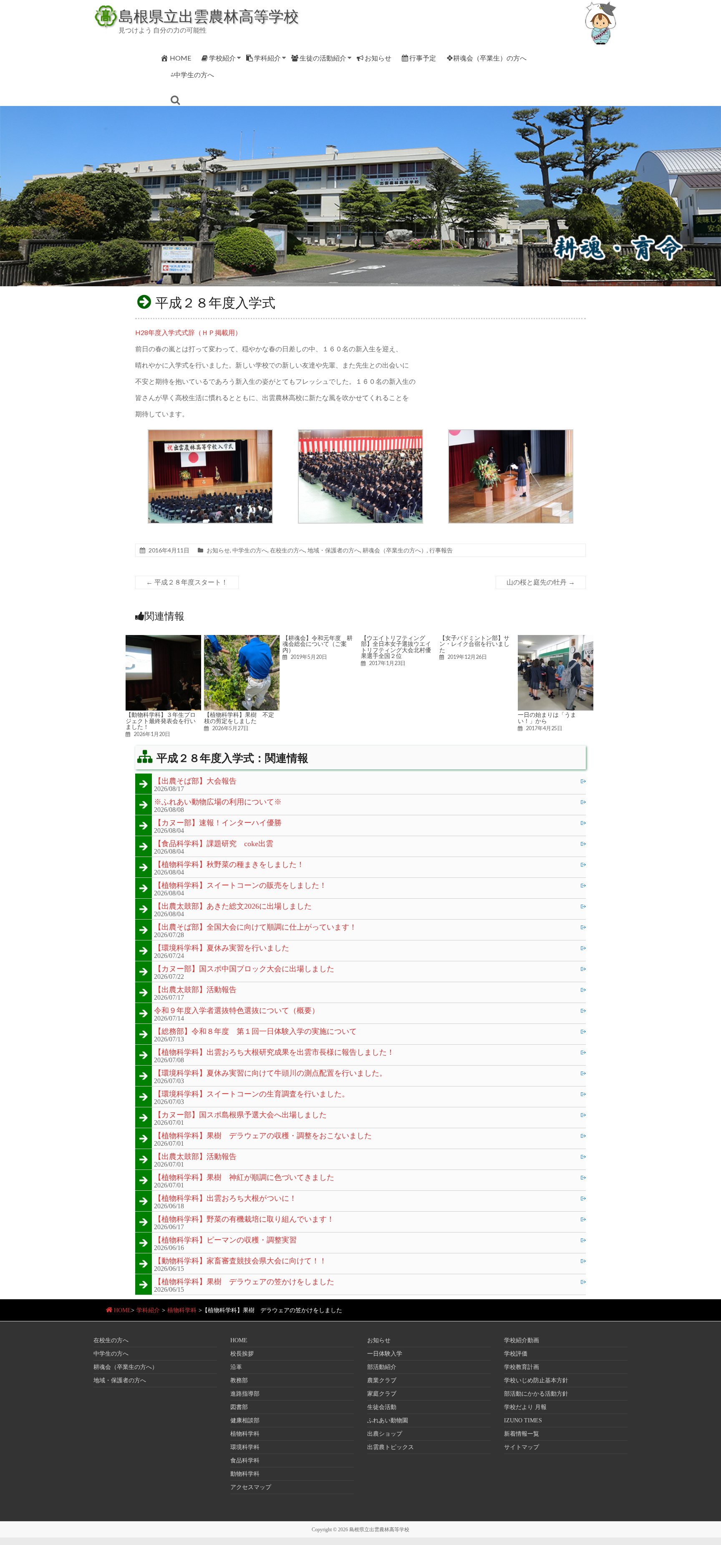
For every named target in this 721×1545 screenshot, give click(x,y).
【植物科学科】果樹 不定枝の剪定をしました (239, 717)
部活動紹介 (381, 1367)
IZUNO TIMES (523, 1420)
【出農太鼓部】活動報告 (195, 990)
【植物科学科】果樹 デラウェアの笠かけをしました (244, 1282)
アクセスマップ (250, 1487)
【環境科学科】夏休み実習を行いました (221, 948)
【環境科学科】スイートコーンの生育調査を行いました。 (251, 1094)
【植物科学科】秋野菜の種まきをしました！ (229, 865)
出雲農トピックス (390, 1447)
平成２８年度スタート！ (187, 582)
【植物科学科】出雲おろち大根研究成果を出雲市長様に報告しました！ (274, 1052)
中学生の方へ (249, 550)
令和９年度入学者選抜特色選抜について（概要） (236, 1011)
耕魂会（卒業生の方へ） (395, 550)
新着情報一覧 (521, 1434)
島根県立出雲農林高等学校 (208, 16)
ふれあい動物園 (387, 1420)
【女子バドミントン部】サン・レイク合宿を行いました (474, 644)
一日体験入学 (384, 1354)
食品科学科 (245, 1460)
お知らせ (378, 58)
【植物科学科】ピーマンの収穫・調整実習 (225, 1240)
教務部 (239, 1380)
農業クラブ (381, 1380)
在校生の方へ (287, 550)
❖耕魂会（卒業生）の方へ (486, 58)
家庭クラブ (381, 1394)
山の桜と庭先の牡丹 (541, 582)
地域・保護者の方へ (334, 550)
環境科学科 (245, 1447)
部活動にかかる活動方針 (536, 1394)
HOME (180, 58)
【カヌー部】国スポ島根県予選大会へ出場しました (240, 1115)
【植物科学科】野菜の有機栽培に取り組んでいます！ (244, 1219)
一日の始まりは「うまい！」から (547, 717)
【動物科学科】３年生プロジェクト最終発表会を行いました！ (161, 720)
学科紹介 (267, 58)
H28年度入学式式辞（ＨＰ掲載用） (188, 332)
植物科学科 (182, 1310)
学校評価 (515, 1354)
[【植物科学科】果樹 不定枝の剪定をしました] (242, 639)
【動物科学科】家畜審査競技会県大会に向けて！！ (240, 1261)
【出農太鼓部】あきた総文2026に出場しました (233, 906)
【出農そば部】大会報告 (195, 781)
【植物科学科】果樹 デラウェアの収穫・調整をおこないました (263, 1136)
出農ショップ (384, 1434)
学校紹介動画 (521, 1340)
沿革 (236, 1367)
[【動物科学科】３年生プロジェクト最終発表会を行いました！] (163, 639)
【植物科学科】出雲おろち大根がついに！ (225, 1198)
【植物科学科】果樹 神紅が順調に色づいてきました (244, 1178)
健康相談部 (245, 1420)
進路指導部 (245, 1394)
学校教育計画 (521, 1367)
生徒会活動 (381, 1407)
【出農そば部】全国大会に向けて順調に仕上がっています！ (255, 927)
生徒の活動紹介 (323, 58)
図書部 (239, 1407)
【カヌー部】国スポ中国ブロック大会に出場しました (244, 969)
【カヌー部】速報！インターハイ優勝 (218, 823)
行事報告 (441, 550)
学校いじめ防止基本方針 (536, 1380)
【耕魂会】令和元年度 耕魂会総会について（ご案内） (317, 644)
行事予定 (422, 58)
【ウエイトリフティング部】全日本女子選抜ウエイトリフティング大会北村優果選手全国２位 (396, 647)
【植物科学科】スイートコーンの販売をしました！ (240, 886)
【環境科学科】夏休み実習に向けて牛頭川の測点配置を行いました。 (270, 1073)
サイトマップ (521, 1447)
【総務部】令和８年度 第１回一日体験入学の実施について (255, 1032)
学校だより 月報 (525, 1407)
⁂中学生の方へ (192, 74)
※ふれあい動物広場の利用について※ (218, 802)
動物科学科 (245, 1474)
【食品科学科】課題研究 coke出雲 (213, 844)
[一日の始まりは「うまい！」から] (555, 639)
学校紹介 (222, 58)
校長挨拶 (242, 1354)
